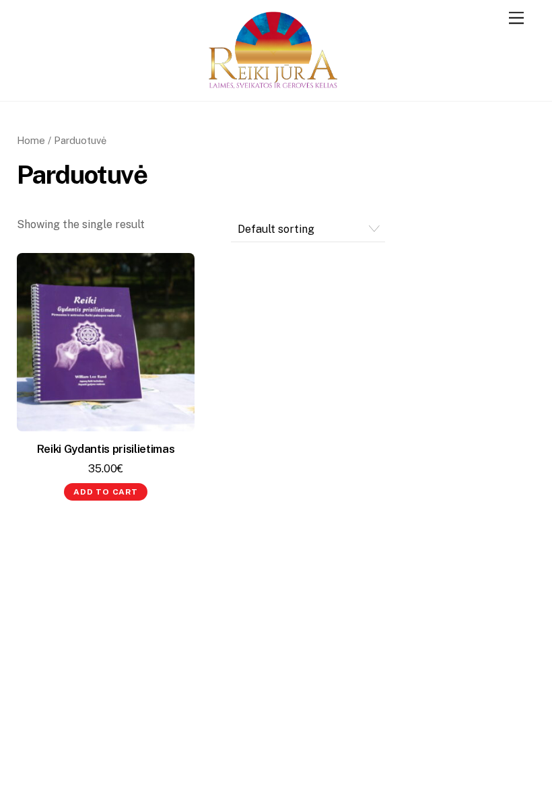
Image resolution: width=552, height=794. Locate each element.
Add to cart (105, 492)
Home (31, 140)
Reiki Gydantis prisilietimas (106, 449)
